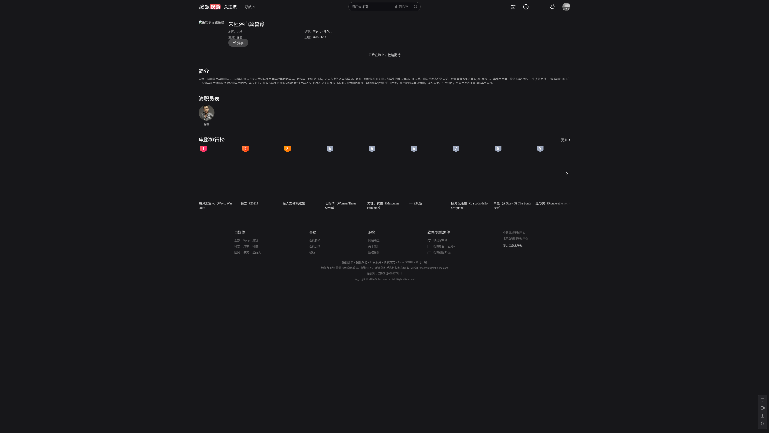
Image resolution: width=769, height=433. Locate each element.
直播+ (451, 246)
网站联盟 (373, 240)
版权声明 (366, 267)
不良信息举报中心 (514, 232)
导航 (248, 7)
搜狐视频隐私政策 (347, 267)
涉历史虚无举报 (512, 245)
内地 (239, 31)
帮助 (312, 252)
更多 (564, 140)
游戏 (255, 240)
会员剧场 (314, 246)
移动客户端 (440, 240)
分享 (240, 43)
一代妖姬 (415, 203)
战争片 (328, 31)
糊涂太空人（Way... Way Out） (216, 205)
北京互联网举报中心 (515, 238)
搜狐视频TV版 (442, 252)
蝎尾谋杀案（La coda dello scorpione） (469, 205)
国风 (237, 252)
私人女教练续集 (294, 203)
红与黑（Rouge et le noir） (553, 203)
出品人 (256, 252)
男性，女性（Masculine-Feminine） (383, 205)
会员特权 (314, 240)
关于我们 (373, 246)
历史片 (317, 31)
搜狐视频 (210, 6)
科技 (255, 246)
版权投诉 (373, 252)
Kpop (246, 240)
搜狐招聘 (361, 262)
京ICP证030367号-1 (390, 273)
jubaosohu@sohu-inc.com (433, 267)
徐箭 (239, 37)
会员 (312, 233)
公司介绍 (421, 262)
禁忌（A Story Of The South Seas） (512, 205)
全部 (237, 240)
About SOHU (405, 262)
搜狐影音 (439, 246)
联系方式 (389, 262)
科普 (237, 246)
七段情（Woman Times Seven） (340, 205)
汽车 (246, 246)
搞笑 (246, 252)
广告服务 (375, 262)
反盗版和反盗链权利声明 (390, 267)
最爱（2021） (250, 203)
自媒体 (239, 233)
